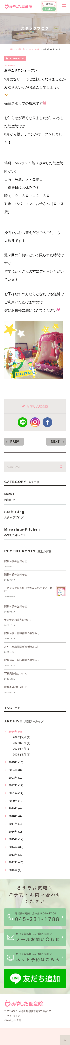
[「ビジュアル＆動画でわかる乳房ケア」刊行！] (61, 591)
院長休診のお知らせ (15, 561)
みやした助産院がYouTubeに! (21, 646)
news (9, 496)
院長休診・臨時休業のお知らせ (22, 633)
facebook (47, 422)
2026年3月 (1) (21, 754)
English (49, 9)
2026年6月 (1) (21, 743)
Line (22, 422)
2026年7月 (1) (21, 737)
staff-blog (17, 58)
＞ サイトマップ (12, 1016)
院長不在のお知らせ (15, 686)
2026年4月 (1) (21, 748)
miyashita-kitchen (22, 531)
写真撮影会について (15, 673)
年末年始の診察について (18, 619)
